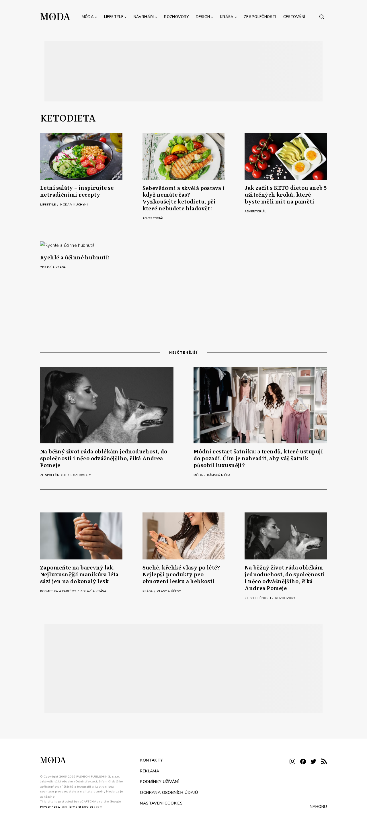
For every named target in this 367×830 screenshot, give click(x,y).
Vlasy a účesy (169, 591)
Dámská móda (218, 475)
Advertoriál (153, 218)
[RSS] (324, 762)
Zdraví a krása (53, 267)
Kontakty (151, 760)
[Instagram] (292, 762)
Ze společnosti (260, 16)
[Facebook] (303, 762)
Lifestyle (114, 16)
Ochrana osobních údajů (169, 792)
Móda (88, 16)
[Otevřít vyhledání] (322, 16)
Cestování (294, 16)
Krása (227, 16)
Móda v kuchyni (74, 205)
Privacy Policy (50, 806)
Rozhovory (176, 16)
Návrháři (144, 16)
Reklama (149, 771)
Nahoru (318, 806)
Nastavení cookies (161, 803)
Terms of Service (80, 806)
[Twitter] (313, 762)
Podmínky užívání (159, 781)
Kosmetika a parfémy (58, 591)
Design (203, 16)
